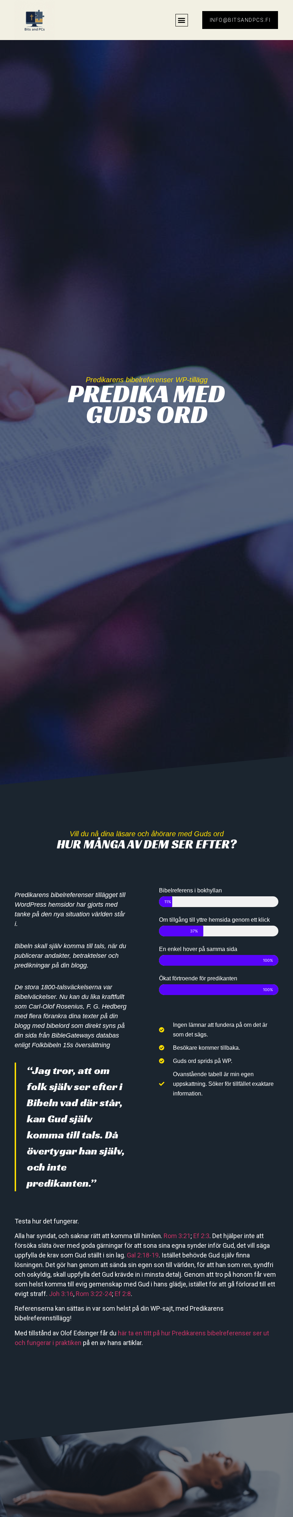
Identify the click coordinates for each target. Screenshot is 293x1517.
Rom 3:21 (177, 1236)
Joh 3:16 (60, 1293)
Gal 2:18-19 (143, 1255)
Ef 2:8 (123, 1293)
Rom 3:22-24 (94, 1293)
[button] (181, 20)
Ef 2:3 (201, 1236)
